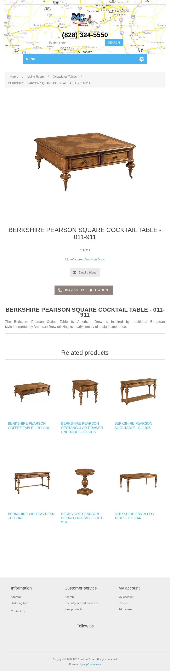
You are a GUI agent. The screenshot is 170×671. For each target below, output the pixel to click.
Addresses (125, 609)
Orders (123, 603)
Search (69, 596)
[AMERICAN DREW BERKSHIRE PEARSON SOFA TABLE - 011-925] (138, 391)
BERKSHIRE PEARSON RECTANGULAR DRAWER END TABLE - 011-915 (82, 428)
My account (126, 596)
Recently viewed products (81, 603)
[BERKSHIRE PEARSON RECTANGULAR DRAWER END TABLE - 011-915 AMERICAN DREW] (85, 391)
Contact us (18, 611)
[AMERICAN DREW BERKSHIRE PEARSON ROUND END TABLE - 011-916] (85, 482)
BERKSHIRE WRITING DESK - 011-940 (31, 516)
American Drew (94, 259)
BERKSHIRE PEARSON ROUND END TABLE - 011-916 (82, 518)
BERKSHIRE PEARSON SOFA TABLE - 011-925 (133, 426)
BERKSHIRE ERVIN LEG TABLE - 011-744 (134, 516)
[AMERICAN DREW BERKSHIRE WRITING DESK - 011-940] (31, 482)
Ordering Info (19, 603)
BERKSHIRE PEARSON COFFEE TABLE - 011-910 (28, 426)
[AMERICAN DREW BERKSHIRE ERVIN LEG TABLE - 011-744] (138, 482)
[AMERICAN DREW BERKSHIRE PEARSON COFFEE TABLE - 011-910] (31, 391)
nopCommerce (92, 664)
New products (73, 609)
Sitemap (16, 596)
